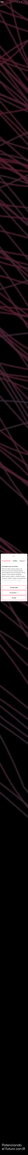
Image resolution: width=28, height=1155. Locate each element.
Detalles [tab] (15, 561)
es (17, 2)
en (21, 2)
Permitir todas (14, 587)
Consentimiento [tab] (6, 561)
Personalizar (13, 592)
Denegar (14, 597)
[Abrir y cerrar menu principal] (26, 2)
